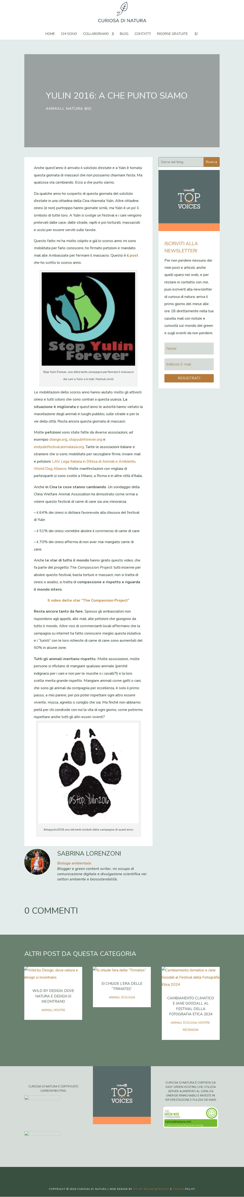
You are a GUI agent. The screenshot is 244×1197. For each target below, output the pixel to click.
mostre (59, 1010)
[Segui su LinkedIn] (136, 1174)
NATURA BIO (79, 108)
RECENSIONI (190, 1030)
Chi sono (69, 34)
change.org (58, 439)
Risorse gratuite (172, 34)
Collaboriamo (96, 34)
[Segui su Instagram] (127, 1174)
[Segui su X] (117, 1174)
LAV (55, 461)
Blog (124, 34)
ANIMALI (55, 108)
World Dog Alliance (50, 468)
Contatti (143, 34)
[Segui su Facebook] (108, 1174)
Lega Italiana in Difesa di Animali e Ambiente (98, 461)
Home (50, 34)
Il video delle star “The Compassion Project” (88, 600)
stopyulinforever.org (85, 439)
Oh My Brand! (144, 1189)
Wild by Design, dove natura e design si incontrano (53, 996)
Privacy (163, 1189)
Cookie (178, 1189)
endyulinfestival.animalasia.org (59, 447)
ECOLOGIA (128, 997)
